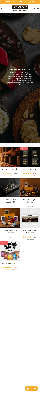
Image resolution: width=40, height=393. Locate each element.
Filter (3, 145)
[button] (7, 173)
